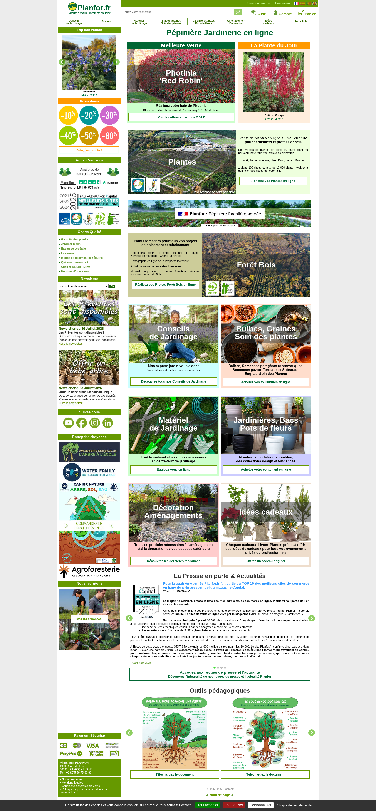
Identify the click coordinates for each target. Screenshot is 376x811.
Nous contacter (72, 779)
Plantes (106, 21)
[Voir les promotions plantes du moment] (89, 153)
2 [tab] (219, 669)
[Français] (296, 3)
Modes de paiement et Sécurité (82, 257)
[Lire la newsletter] (89, 346)
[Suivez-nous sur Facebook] (81, 422)
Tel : (62, 772)
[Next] (116, 62)
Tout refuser (234, 805)
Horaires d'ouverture (75, 271)
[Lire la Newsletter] (174, 733)
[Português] (308, 3)
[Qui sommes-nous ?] (89, 196)
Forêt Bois (301, 21)
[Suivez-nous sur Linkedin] (107, 422)
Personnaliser (260, 805)
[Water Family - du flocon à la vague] (89, 481)
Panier (310, 14)
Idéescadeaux (268, 22)
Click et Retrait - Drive (75, 267)
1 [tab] (215, 669)
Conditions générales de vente (81, 785)
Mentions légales (72, 782)
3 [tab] (222, 669)
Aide (262, 14)
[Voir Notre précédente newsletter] (89, 405)
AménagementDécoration (236, 22)
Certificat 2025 (141, 663)
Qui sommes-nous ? (75, 262)
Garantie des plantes (75, 239)
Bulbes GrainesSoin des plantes (171, 22)
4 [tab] (226, 669)
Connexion (282, 3)
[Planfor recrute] (89, 648)
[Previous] (62, 62)
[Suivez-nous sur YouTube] (68, 422)
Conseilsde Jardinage (74, 22)
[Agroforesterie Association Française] (89, 576)
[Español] (302, 3)
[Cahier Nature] (89, 562)
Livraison (67, 253)
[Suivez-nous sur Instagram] (94, 422)
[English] (314, 3)
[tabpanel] (219, 623)
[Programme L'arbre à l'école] (89, 460)
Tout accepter (208, 805)
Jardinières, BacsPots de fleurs (204, 22)
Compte (285, 14)
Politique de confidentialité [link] (294, 805)
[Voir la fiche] (89, 62)
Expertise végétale (73, 248)
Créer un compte (258, 3)
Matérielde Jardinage (139, 22)
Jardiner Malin (71, 244)
